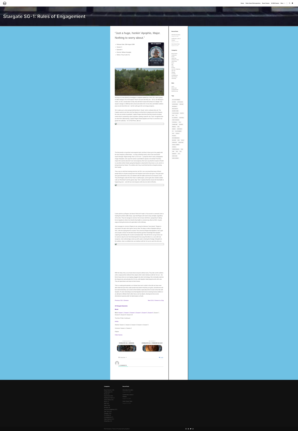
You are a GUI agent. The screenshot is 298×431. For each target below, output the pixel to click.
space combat (175, 144)
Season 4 (138, 312)
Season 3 (132, 312)
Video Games (118, 335)
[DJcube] (4, 3)
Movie (116, 309)
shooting (180, 142)
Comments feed (175, 89)
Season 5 (144, 312)
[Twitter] (191, 429)
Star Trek (173, 70)
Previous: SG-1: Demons (122, 300)
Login (161, 357)
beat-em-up (175, 108)
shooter (174, 142)
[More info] (292, 3)
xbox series (175, 158)
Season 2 (127, 312)
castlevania (175, 113)
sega (182, 140)
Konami (181, 124)
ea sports (175, 117)
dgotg (182, 113)
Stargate (173, 72)
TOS (180, 151)
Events (173, 56)
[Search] (289, 3)
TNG (177, 151)
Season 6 (150, 312)
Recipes (173, 67)
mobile (174, 126)
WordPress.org (175, 91)
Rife (105, 428)
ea (176, 115)
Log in (173, 86)
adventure (175, 104)
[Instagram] (186, 429)
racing (174, 135)
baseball (174, 106)
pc (173, 131)
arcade (181, 104)
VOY (179, 153)
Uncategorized (175, 75)
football (174, 122)
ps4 (173, 133)
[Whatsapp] (193, 429)
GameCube (174, 58)
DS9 (173, 115)
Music (173, 62)
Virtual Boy (174, 78)
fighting (181, 117)
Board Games (174, 53)
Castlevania (174, 55)
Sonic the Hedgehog (176, 69)
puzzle (177, 133)
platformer (178, 131)
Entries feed (174, 88)
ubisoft (174, 153)
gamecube (174, 124)
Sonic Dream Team (176, 44)
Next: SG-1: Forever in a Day (156, 300)
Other (173, 66)
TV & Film (174, 73)
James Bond (174, 61)
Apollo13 (127, 428)
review (174, 140)
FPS (180, 122)
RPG (179, 140)
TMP (173, 151)
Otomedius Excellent (176, 34)
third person (175, 149)
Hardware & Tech (175, 59)
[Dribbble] (188, 429)
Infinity (116, 321)
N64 (172, 64)
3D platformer (176, 99)
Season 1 (121, 312)
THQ (182, 149)
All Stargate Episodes (121, 306)
